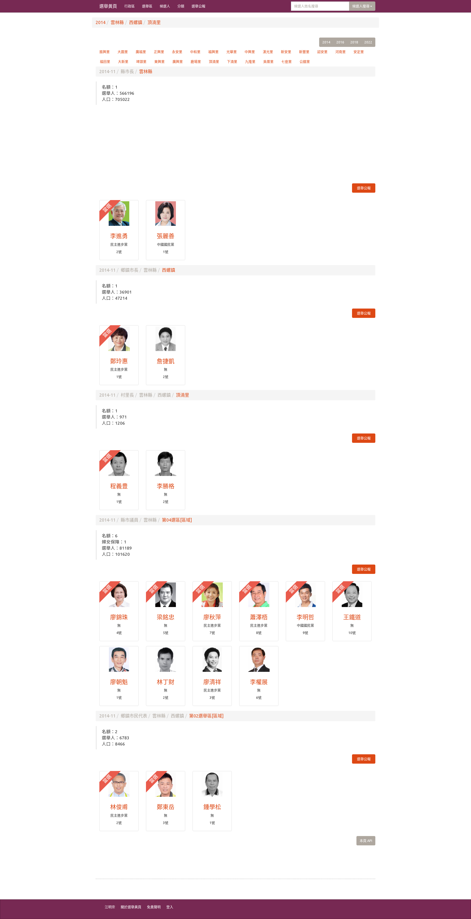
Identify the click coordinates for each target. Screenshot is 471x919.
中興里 (250, 52)
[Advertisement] (235, 144)
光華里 (231, 52)
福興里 (213, 52)
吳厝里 (268, 62)
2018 (354, 42)
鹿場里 (196, 62)
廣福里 (141, 52)
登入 (169, 907)
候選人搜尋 (361, 6)
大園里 (123, 52)
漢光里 (268, 52)
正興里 (159, 52)
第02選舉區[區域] (206, 715)
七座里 (286, 62)
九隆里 (250, 62)
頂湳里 (154, 22)
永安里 (177, 52)
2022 (368, 42)
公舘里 (305, 62)
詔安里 (322, 52)
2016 (340, 42)
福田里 (105, 62)
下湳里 (232, 62)
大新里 (123, 62)
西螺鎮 (135, 22)
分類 (180, 6)
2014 (100, 22)
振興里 (104, 52)
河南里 (340, 52)
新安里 (286, 52)
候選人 (165, 6)
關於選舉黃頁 (131, 907)
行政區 (129, 6)
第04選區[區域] (177, 519)
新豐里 (304, 52)
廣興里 (177, 62)
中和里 (195, 52)
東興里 (159, 62)
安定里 (358, 52)
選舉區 (147, 6)
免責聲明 (154, 907)
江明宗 (110, 907)
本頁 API (366, 841)
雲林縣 (117, 22)
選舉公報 (198, 6)
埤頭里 (141, 62)
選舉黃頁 (108, 6)
